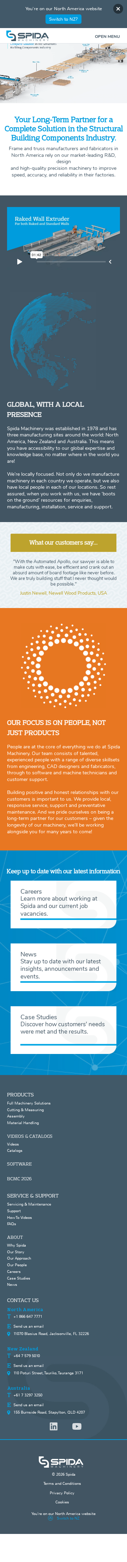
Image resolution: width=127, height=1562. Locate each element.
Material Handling (23, 1122)
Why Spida (16, 1245)
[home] (63, 36)
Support (14, 1210)
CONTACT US (23, 1300)
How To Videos (19, 1217)
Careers (14, 1271)
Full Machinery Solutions (29, 1103)
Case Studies (18, 1278)
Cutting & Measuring (25, 1109)
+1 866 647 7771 (27, 1316)
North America (25, 1310)
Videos (13, 1144)
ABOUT (15, 1237)
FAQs (11, 1223)
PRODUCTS (20, 1094)
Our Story (15, 1251)
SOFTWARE (19, 1164)
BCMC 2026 (19, 1178)
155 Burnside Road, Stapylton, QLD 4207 (49, 1412)
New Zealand (22, 1349)
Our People (17, 1264)
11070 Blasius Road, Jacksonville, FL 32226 (51, 1333)
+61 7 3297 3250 (27, 1395)
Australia (18, 1388)
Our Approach (19, 1258)
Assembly (16, 1116)
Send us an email (28, 1326)
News (12, 1284)
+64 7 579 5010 (26, 1355)
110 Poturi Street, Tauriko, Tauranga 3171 (48, 1372)
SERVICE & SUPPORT (33, 1195)
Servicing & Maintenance (29, 1204)
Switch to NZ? (63, 19)
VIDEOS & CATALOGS (30, 1136)
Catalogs (15, 1150)
